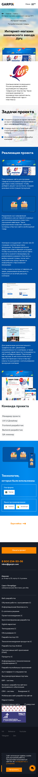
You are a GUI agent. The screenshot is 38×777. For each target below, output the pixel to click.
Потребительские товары (18, 24)
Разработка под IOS (10, 637)
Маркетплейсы (8, 700)
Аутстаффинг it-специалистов (14, 672)
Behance (11, 731)
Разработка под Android (12, 646)
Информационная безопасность (15, 607)
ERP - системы (8, 680)
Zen (14, 736)
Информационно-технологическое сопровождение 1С (16, 662)
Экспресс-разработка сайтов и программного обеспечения (14, 686)
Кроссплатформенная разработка (16, 620)
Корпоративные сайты (11, 704)
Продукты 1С (7, 657)
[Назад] (3, 14)
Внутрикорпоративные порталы (15, 676)
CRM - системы (8, 691)
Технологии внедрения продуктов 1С (17, 642)
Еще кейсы (16, 524)
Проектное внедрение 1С (12, 616)
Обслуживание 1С (9, 633)
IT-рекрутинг (29, 704)
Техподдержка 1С (9, 629)
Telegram (5, 736)
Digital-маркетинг (9, 624)
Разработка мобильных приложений (16, 668)
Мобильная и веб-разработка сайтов (17, 696)
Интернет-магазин (18, 21)
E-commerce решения (10, 611)
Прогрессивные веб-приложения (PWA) (15, 651)
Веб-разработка (9, 598)
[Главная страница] (10, 4)
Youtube (22, 731)
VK (3, 731)
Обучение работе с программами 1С (16, 603)
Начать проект (19, 550)
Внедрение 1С (24, 691)
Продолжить (14, 769)
